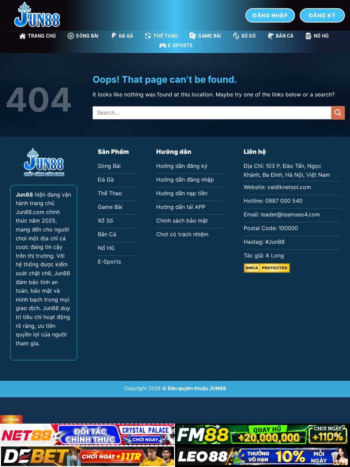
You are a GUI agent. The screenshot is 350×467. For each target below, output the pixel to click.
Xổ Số (248, 36)
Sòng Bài (87, 36)
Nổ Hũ (321, 36)
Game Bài (209, 36)
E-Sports (180, 45)
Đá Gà (126, 36)
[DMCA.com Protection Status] (267, 267)
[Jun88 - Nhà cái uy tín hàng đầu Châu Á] (39, 15)
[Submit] (338, 112)
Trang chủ (42, 36)
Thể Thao (165, 36)
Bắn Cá (285, 36)
